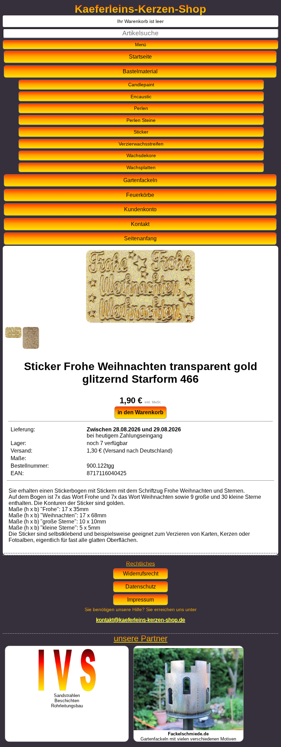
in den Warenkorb (140, 412)
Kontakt (140, 224)
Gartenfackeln (140, 180)
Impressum (140, 600)
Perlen (141, 108)
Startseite (140, 57)
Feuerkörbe (140, 195)
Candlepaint (141, 84)
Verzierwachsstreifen (141, 144)
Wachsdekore (141, 155)
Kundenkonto (140, 209)
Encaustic (141, 96)
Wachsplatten (141, 167)
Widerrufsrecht (140, 574)
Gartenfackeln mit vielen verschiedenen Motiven (188, 736)
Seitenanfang (140, 238)
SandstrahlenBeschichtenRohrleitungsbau (67, 700)
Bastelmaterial (140, 71)
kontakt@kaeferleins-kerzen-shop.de (140, 620)
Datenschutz (140, 587)
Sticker (141, 132)
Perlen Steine (141, 120)
